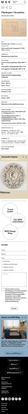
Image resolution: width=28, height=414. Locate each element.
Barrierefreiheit (4, 409)
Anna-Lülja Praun (12, 62)
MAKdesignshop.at (13, 373)
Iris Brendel (14, 69)
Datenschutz (4, 405)
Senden (14, 308)
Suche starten (13, 360)
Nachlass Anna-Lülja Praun (9, 56)
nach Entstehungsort (10, 159)
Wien (19, 62)
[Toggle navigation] (25, 2)
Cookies (3, 411)
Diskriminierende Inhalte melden (10, 264)
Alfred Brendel (14, 66)
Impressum (3, 407)
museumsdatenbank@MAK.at (6, 387)
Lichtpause (4, 77)
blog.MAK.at (13, 368)
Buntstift (8, 75)
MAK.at (13, 364)
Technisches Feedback (8, 270)
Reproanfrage (6, 261)
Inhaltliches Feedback (8, 267)
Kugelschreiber (16, 75)
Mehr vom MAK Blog (13, 353)
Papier (3, 75)
